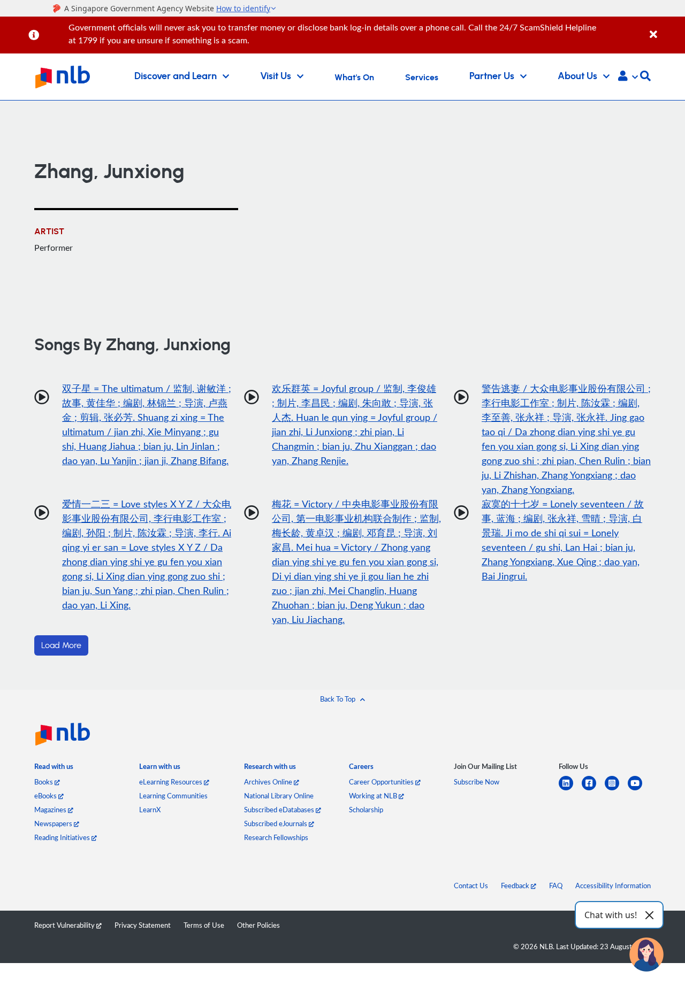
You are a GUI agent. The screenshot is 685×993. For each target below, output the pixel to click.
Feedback (516, 885)
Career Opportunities (382, 782)
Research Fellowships (276, 837)
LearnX (150, 809)
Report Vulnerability (65, 925)
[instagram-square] (616, 789)
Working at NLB (374, 795)
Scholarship (366, 809)
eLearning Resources (171, 782)
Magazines (51, 809)
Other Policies (258, 925)
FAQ (555, 885)
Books (44, 782)
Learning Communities (173, 795)
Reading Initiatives (63, 837)
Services (421, 77)
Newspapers (54, 823)
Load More (61, 645)
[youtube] (639, 789)
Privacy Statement (143, 925)
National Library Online (279, 795)
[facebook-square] (593, 789)
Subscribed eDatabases (280, 809)
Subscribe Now (476, 782)
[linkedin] (570, 789)
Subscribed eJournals (276, 823)
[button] (628, 77)
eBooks (46, 795)
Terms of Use (204, 925)
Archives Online (269, 782)
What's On (354, 77)
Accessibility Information (613, 885)
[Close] (665, 29)
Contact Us (471, 885)
